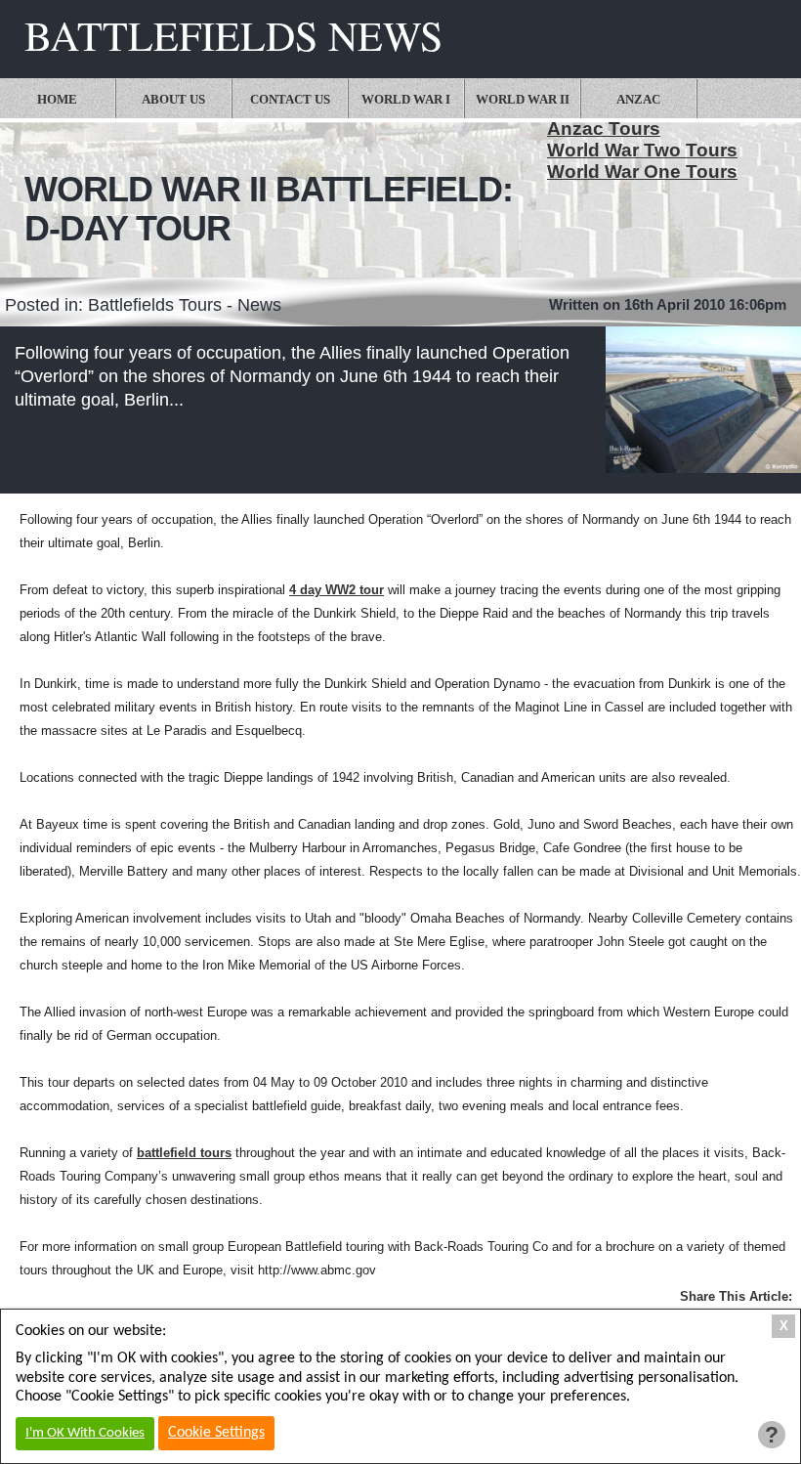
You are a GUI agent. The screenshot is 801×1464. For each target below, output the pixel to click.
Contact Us (290, 99)
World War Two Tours (642, 150)
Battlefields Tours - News (184, 305)
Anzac (638, 99)
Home (57, 99)
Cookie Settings (216, 1433)
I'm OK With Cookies (85, 1433)
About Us (173, 99)
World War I (405, 99)
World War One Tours (642, 171)
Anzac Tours (603, 128)
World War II (522, 99)
